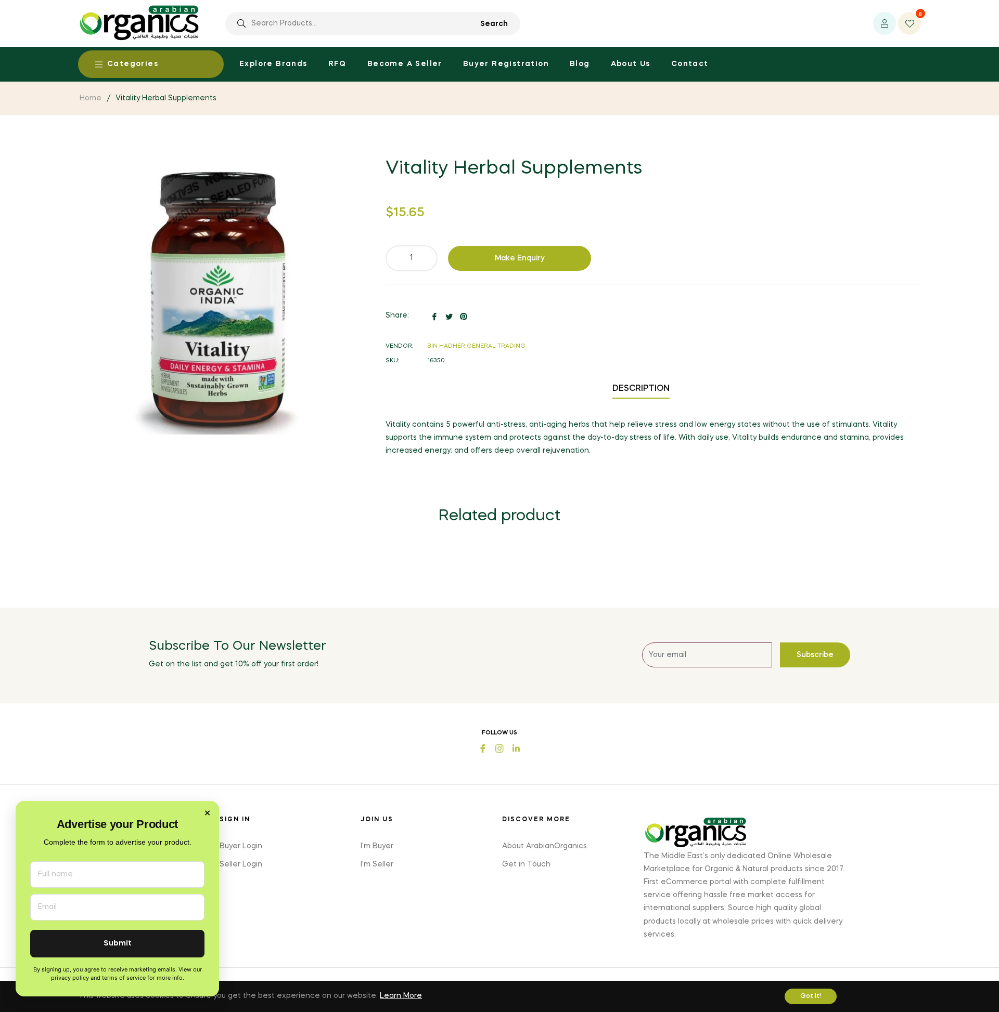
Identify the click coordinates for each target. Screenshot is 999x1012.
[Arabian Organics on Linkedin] (516, 747)
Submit (118, 944)
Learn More (401, 996)
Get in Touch (526, 864)
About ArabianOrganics (544, 846)
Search (494, 24)
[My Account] (884, 23)
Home (90, 98)
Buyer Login (241, 846)
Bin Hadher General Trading (476, 346)
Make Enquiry (520, 258)
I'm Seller (377, 864)
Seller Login (241, 864)
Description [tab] (641, 389)
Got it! (810, 996)
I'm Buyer (377, 846)
